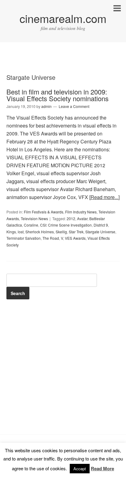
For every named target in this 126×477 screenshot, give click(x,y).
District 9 (101, 224)
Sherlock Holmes (39, 231)
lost (21, 231)
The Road (51, 238)
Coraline (31, 224)
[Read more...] (104, 197)
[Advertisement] (63, 63)
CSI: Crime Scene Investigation (66, 224)
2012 (71, 218)
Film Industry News (81, 211)
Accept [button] (79, 468)
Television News (34, 218)
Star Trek (76, 231)
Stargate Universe (100, 231)
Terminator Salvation (23, 238)
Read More (102, 468)
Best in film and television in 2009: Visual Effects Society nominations (57, 95)
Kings (11, 231)
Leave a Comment (74, 106)
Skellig (61, 231)
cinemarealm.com (63, 18)
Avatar (82, 218)
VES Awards (75, 238)
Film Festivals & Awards (43, 211)
